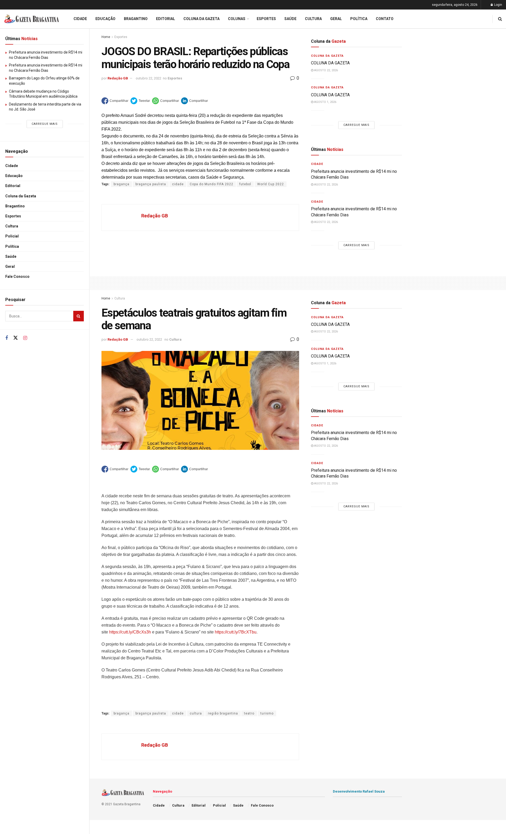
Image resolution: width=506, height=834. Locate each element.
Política (12, 246)
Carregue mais (45, 124)
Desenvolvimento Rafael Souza (359, 791)
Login (497, 5)
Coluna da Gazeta (20, 196)
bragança (121, 184)
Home (105, 37)
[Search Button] (78, 316)
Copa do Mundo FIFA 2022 (211, 184)
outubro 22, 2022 (148, 78)
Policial (12, 236)
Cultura (11, 226)
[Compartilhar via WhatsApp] (165, 100)
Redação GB (118, 78)
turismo (267, 713)
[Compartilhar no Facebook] (114, 100)
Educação (14, 176)
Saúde (10, 256)
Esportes (13, 216)
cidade (178, 184)
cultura (196, 713)
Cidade (11, 166)
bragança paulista (150, 184)
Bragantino (15, 206)
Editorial (12, 186)
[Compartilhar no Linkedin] (194, 100)
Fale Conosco (17, 276)
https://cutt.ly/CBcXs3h (130, 632)
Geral (10, 266)
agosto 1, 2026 (324, 102)
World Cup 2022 (270, 184)
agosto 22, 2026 (325, 70)
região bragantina (223, 713)
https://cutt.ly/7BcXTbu (235, 632)
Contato (384, 19)
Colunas (236, 19)
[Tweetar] (140, 100)
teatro (249, 713)
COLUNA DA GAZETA (330, 62)
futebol (245, 184)
